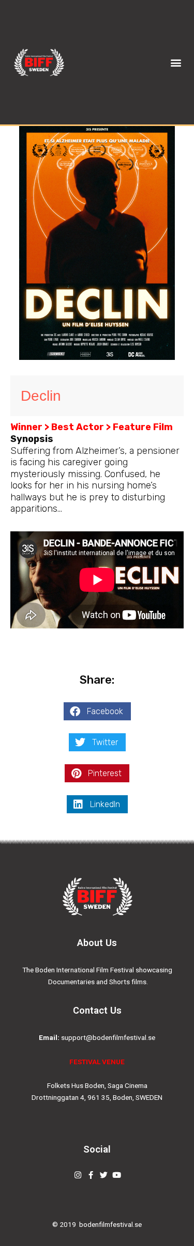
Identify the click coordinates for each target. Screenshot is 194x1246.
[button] (175, 62)
